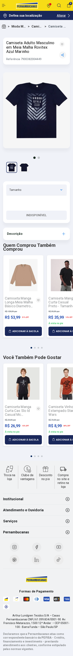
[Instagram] (14, 547)
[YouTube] (58, 547)
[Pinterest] (14, 560)
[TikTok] (58, 560)
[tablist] (36, 345)
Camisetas (37, 26)
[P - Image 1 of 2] (11, 167)
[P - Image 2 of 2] (24, 167)
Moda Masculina (18, 26)
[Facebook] (36, 547)
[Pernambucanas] (27, 5)
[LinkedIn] (36, 560)
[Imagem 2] (39, 158)
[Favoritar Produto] (62, 44)
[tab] (31, 347)
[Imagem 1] (34, 158)
